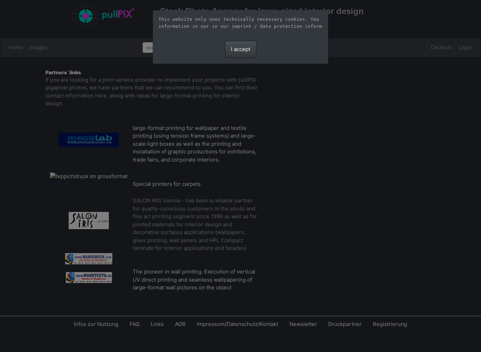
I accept (240, 49)
